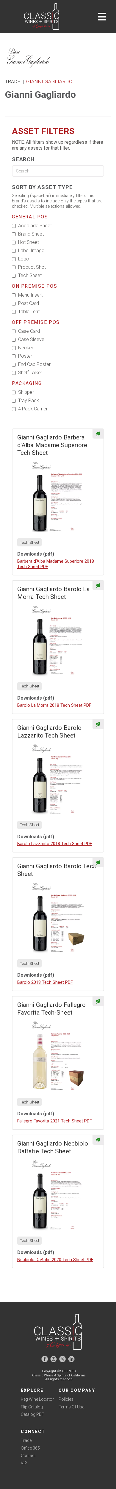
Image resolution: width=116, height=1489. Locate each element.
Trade (26, 1440)
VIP (24, 1463)
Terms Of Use (71, 1407)
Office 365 (30, 1448)
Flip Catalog (32, 1407)
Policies (66, 1399)
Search (23, 159)
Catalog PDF (32, 1414)
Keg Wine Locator (37, 1399)
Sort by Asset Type (42, 187)
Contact (28, 1455)
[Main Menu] (102, 16)
